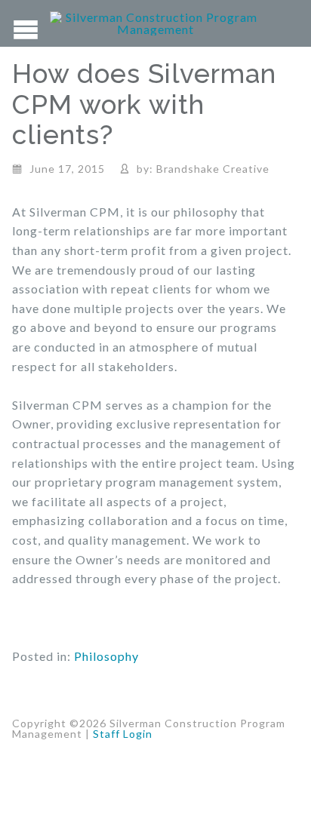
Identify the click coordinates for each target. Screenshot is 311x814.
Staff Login (122, 733)
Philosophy (106, 656)
